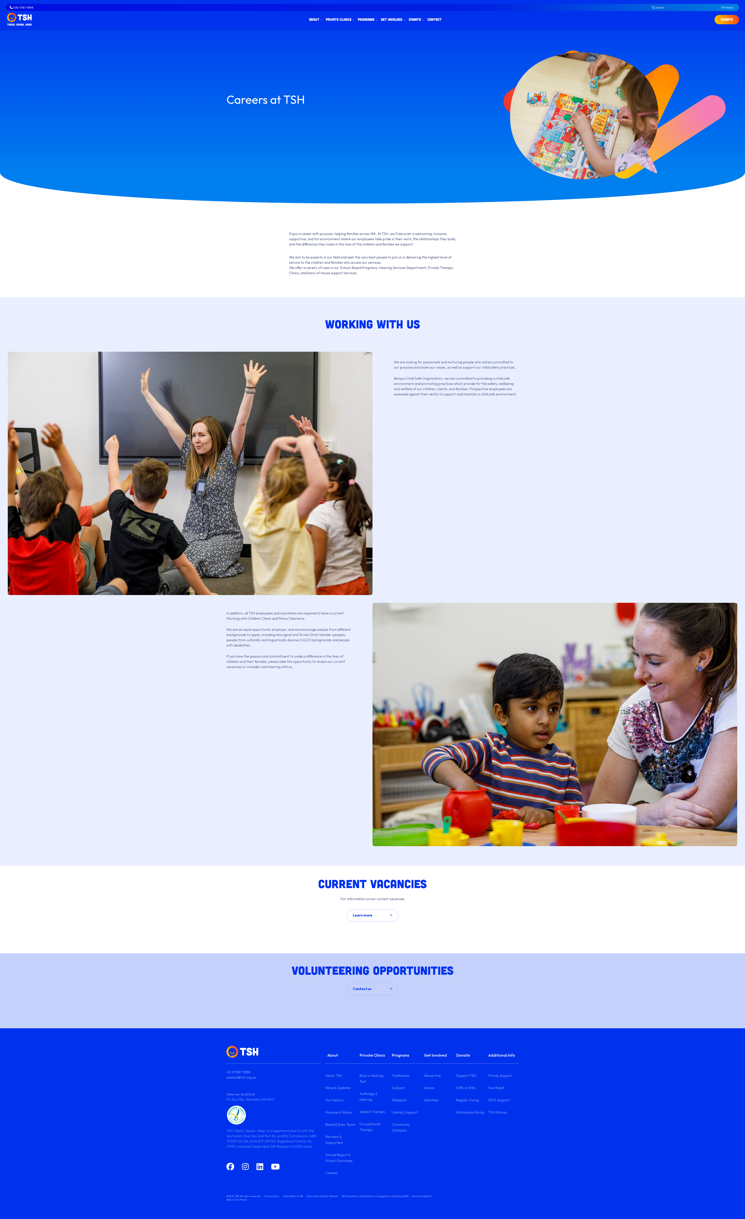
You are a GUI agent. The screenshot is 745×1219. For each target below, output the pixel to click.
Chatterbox (400, 1075)
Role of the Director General (322, 1196)
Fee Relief (496, 1088)
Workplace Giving (470, 1112)
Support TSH (466, 1075)
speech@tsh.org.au (241, 1077)
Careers (331, 1173)
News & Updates (338, 1088)
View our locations (240, 1094)
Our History (334, 1100)
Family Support (500, 1075)
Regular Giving (467, 1100)
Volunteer (431, 1100)
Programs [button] (366, 19)
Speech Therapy (372, 1111)
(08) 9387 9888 (23, 7)
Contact (434, 19)
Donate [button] (415, 19)
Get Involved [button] (391, 19)
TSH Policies (497, 1112)
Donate (727, 19)
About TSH (333, 1075)
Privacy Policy (272, 1196)
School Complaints (422, 1196)
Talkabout (399, 1100)
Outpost (398, 1088)
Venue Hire (432, 1075)
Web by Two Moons (236, 1199)
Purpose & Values (338, 1112)
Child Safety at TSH (293, 1196)
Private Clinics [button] (338, 19)
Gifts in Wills (465, 1088)
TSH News (727, 7)
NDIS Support (499, 1100)
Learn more (362, 915)
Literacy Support (405, 1112)
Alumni (429, 1088)
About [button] (314, 19)
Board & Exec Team (340, 1124)
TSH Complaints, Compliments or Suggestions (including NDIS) (375, 1196)
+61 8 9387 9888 (238, 1072)
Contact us (362, 989)
